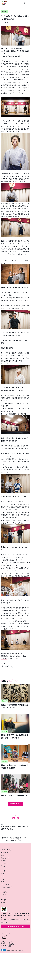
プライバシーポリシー (7, 942)
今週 (2, 876)
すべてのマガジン (15, 804)
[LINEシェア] (7, 666)
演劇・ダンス (5, 858)
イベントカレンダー (7, 887)
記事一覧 (15, 818)
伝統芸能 (4, 11)
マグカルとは (5, 946)
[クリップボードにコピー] (11, 666)
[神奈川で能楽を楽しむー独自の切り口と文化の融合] (15, 756)
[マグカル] (4, 909)
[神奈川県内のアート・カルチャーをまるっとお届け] (4, 3)
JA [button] (4, 937)
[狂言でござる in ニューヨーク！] (15, 785)
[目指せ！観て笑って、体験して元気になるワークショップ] (15, 726)
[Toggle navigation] (28, 3)
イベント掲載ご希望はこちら (15, 926)
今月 (2, 879)
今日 (2, 874)
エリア (3, 903)
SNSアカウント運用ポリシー (9, 944)
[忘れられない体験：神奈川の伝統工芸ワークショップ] (15, 696)
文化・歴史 (4, 863)
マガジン (3, 895)
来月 (2, 882)
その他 (3, 866)
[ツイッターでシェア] (2, 666)
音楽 (2, 855)
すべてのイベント (6, 884)
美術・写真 (4, 853)
